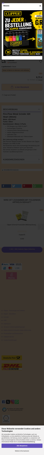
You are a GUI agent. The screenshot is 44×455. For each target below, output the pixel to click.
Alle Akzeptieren (22, 446)
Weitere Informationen (22, 451)
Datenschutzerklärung (28, 441)
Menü (3, 3)
